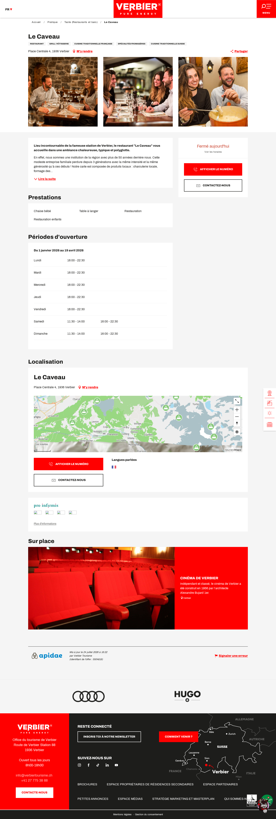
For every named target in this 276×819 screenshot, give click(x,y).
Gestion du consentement (149, 814)
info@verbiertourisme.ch (34, 775)
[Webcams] (269, 393)
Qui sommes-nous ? (240, 798)
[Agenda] (269, 424)
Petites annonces (93, 798)
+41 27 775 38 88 (34, 780)
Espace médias (130, 798)
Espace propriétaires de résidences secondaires (150, 784)
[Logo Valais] (252, 801)
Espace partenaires (220, 784)
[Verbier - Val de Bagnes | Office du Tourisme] (138, 9)
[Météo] (269, 413)
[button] (63, 92)
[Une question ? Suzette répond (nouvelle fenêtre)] (262, 805)
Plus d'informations (45, 523)
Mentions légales (122, 814)
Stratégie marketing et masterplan (183, 798)
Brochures (87, 784)
